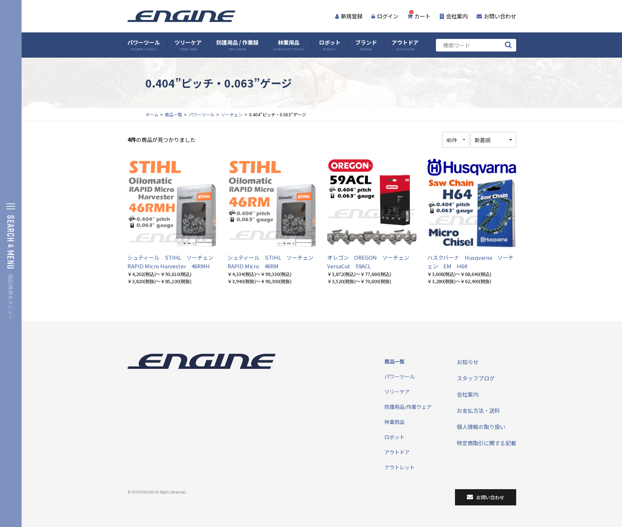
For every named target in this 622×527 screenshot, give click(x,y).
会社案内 (457, 16)
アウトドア (405, 45)
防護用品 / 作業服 (237, 45)
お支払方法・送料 (478, 410)
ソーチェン (232, 114)
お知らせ (467, 362)
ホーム (151, 114)
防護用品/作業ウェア (408, 406)
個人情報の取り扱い (481, 426)
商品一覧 (173, 114)
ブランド (366, 45)
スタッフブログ (476, 378)
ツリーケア (188, 45)
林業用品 (288, 45)
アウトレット (399, 467)
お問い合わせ (500, 16)
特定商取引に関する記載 (486, 443)
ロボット (330, 45)
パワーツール (143, 45)
